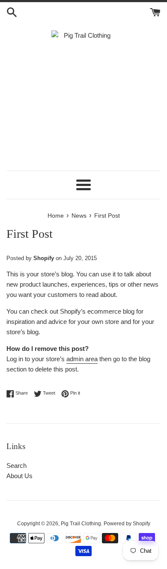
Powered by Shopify (127, 524)
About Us (19, 475)
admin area (82, 358)
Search (16, 465)
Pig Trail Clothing (81, 524)
